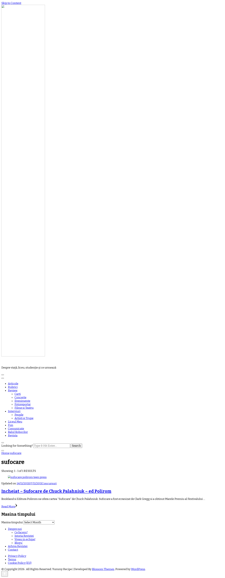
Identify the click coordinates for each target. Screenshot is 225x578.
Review (12, 390)
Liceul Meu (15, 421)
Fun (10, 425)
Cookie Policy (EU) (19, 563)
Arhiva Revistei (18, 546)
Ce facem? (21, 532)
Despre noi (15, 529)
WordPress (138, 569)
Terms (12, 559)
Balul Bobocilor (18, 432)
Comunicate (16, 428)
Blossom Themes (103, 569)
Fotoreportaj (22, 404)
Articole (13, 383)
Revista (12, 435)
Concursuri (49, 483)
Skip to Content (11, 3)
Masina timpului (12, 522)
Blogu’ (18, 543)
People (18, 414)
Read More (8, 506)
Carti (17, 394)
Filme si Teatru (24, 408)
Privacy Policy (17, 556)
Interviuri (14, 411)
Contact (13, 549)
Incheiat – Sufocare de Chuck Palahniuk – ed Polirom (56, 491)
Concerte (20, 397)
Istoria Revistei (24, 536)
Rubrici (13, 387)
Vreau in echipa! (24, 539)
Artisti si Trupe (23, 418)
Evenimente (22, 401)
